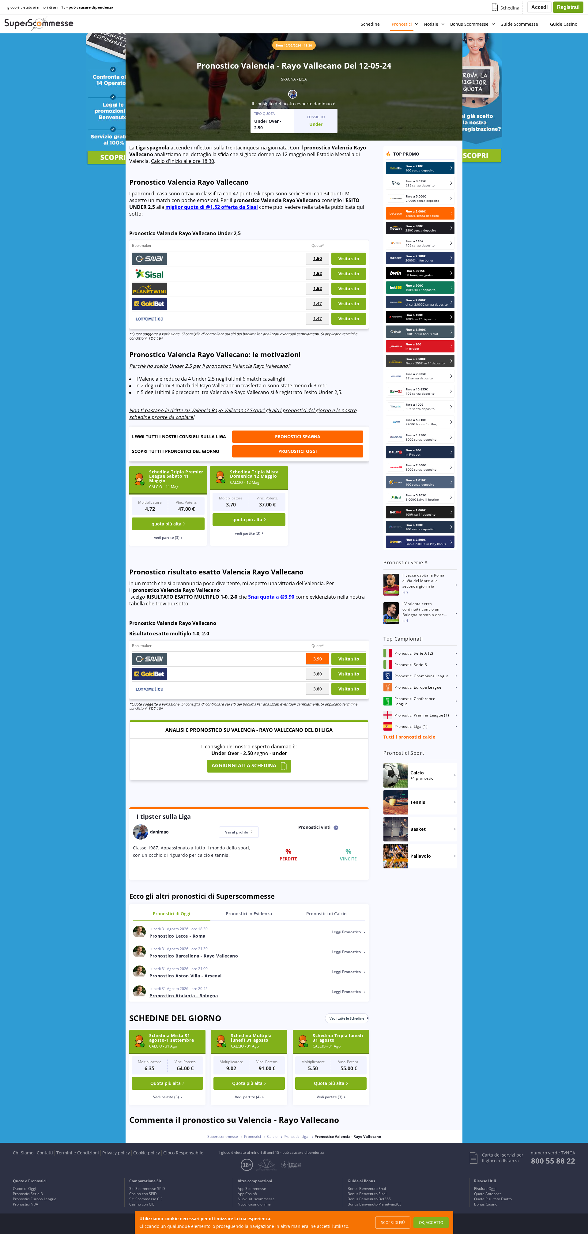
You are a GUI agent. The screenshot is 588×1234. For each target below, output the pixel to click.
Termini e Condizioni (77, 1153)
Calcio (326, 913)
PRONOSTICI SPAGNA (297, 436)
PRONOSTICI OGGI (297, 451)
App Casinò (247, 1193)
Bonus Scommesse (469, 24)
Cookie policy (146, 1153)
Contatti (45, 1153)
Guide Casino (563, 24)
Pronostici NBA (25, 1204)
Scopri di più (393, 1222)
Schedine (370, 24)
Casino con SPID (143, 1193)
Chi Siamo (23, 1153)
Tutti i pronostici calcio (409, 737)
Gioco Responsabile (183, 1153)
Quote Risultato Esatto (493, 1199)
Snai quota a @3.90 (271, 596)
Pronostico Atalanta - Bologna (183, 996)
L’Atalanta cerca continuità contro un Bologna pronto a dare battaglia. (423, 609)
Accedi (539, 7)
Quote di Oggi (24, 1188)
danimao (323, 104)
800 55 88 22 (553, 1161)
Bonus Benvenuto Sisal (367, 1193)
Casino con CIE (141, 1204)
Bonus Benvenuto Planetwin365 (374, 1204)
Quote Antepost (487, 1193)
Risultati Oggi (485, 1188)
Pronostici (402, 24)
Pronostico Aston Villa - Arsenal (185, 976)
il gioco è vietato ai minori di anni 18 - (59, 7)
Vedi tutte (347, 1018)
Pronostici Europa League (34, 1199)
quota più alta (166, 524)
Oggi (171, 913)
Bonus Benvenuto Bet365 (369, 1199)
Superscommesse (222, 1136)
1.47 (317, 303)
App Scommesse (252, 1188)
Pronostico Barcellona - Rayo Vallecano (193, 956)
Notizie (431, 24)
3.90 (317, 659)
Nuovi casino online (254, 1204)
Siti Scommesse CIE (146, 1199)
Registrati (568, 7)
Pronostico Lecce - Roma (177, 936)
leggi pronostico (347, 932)
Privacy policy (116, 1153)
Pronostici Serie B (28, 1193)
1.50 (317, 258)
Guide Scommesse (519, 24)
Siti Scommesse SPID (147, 1188)
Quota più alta (165, 1083)
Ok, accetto (431, 1223)
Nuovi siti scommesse (256, 1199)
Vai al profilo (237, 832)
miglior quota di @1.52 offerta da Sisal (211, 207)
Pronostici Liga (296, 1136)
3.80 (317, 674)
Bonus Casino (485, 1204)
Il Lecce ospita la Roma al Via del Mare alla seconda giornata (423, 581)
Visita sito (348, 258)
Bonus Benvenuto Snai (367, 1188)
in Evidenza (249, 913)
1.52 (317, 273)
